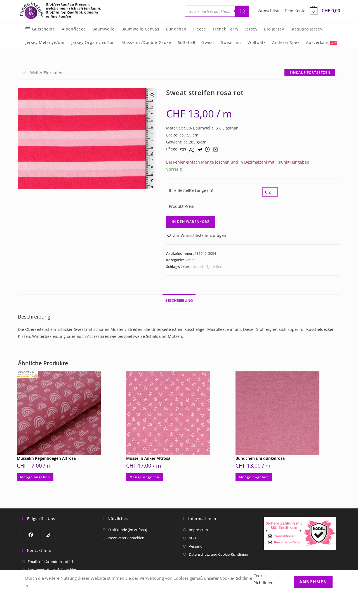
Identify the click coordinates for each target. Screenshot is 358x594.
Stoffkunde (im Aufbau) (127, 529)
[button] (152, 95)
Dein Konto (295, 10)
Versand (195, 546)
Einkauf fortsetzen (309, 72)
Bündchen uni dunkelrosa (260, 458)
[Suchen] (242, 11)
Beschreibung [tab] (179, 300)
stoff (204, 266)
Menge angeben (35, 477)
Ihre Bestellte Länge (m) (191, 190)
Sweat (190, 259)
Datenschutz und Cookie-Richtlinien (218, 554)
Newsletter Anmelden (126, 537)
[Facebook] (30, 534)
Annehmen (313, 581)
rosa (195, 266)
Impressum (198, 529)
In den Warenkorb (191, 221)
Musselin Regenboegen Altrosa (46, 458)
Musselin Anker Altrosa (148, 458)
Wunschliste (269, 10)
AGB (192, 537)
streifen (216, 266)
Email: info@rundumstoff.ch (51, 561)
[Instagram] (47, 534)
